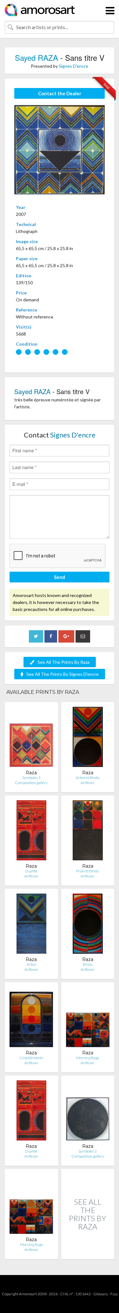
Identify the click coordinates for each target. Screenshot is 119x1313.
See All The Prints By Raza (63, 662)
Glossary (100, 1293)
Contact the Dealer (59, 93)
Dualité (31, 871)
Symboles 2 (87, 1151)
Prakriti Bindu (87, 871)
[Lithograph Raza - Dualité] (31, 831)
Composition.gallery (31, 782)
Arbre (31, 964)
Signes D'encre (73, 66)
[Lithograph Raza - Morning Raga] (87, 1018)
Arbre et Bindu (88, 777)
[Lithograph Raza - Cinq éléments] (31, 1018)
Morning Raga (87, 1057)
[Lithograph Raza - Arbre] (31, 925)
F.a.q (113, 1293)
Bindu (88, 964)
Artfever (88, 782)
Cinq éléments (31, 1057)
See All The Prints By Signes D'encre (62, 674)
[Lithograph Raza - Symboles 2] (87, 1111)
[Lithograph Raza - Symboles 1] (31, 738)
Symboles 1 (31, 777)
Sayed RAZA (36, 57)
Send (59, 577)
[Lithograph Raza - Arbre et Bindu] (88, 738)
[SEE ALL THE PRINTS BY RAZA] (88, 1252)
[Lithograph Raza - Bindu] (88, 925)
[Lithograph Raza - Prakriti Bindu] (88, 831)
